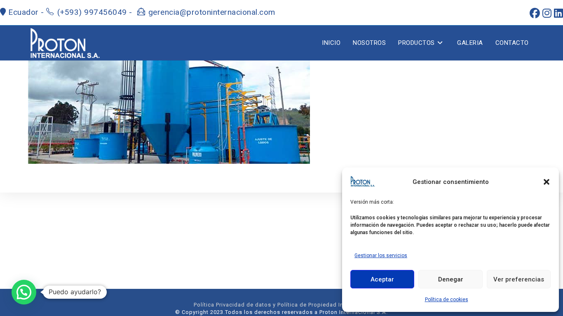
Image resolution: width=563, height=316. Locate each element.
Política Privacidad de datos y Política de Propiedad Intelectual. (281, 305)
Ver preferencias (518, 279)
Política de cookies (446, 299)
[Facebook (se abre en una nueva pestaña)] (533, 13)
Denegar (450, 279)
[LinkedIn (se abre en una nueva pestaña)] (557, 13)
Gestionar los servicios (380, 255)
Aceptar (382, 279)
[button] (546, 182)
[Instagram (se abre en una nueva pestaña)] (545, 13)
